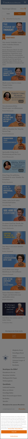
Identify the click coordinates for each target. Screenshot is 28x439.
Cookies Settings (14, 436)
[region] (14, 426)
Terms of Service (19, 428)
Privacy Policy (11, 428)
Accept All (14, 431)
